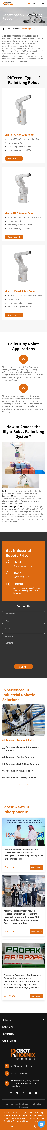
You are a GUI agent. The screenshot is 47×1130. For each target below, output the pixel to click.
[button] (19, 784)
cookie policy (25, 1121)
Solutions (7, 1027)
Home (7, 29)
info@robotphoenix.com (23, 566)
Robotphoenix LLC (25, 1104)
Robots (16, 29)
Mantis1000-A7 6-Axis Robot (20, 291)
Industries (8, 1033)
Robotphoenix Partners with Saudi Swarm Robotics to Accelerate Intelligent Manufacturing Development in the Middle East (23, 854)
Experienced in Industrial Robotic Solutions (18, 694)
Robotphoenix (29, 367)
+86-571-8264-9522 (21, 577)
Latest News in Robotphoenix (15, 809)
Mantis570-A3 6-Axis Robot (19, 134)
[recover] (41, 1124)
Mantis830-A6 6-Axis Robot (19, 212)
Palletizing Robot (28, 29)
